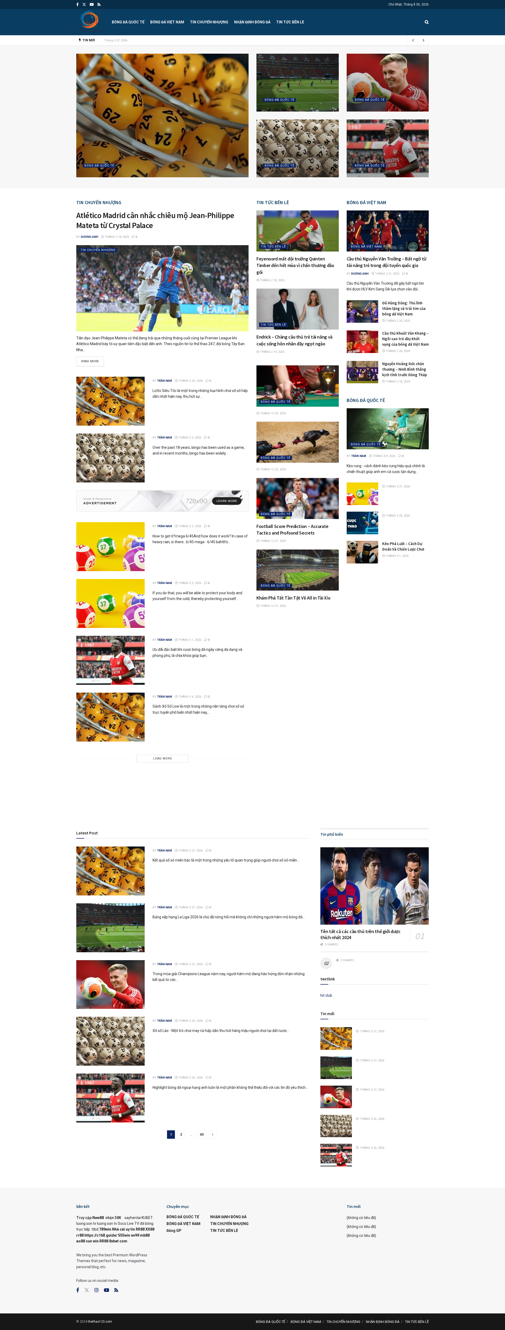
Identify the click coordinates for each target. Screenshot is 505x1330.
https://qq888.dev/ (149, 773)
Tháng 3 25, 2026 (397, 515)
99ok (112, 773)
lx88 (281, 791)
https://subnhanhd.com (305, 773)
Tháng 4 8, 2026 (383, 456)
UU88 (288, 785)
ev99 (135, 1235)
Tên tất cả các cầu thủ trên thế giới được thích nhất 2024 (360, 934)
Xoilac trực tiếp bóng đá (112, 785)
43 (202, 1134)
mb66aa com (192, 779)
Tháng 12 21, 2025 (272, 541)
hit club (326, 995)
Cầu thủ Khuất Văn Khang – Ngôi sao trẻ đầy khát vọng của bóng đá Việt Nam (405, 339)
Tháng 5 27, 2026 (120, 175)
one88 (158, 797)
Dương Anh (89, 237)
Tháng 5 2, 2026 (189, 583)
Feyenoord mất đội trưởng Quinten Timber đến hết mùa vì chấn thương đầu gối (295, 265)
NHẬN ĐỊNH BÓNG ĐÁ (252, 22)
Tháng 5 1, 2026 (189, 640)
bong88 (99, 773)
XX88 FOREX (102, 797)
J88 (144, 791)
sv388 (124, 773)
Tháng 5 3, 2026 (189, 437)
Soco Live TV (128, 1223)
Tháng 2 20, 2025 (397, 321)
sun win (92, 1241)
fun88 (185, 773)
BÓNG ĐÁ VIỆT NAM (167, 22)
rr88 (196, 791)
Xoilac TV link (383, 779)
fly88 (345, 785)
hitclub (333, 791)
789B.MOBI (384, 773)
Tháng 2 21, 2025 (386, 273)
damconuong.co (135, 779)
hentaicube (170, 779)
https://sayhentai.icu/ (175, 785)
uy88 (118, 797)
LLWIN (139, 785)
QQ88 (210, 773)
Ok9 (108, 809)
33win (309, 785)
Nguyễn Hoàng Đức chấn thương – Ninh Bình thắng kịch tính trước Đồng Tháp (404, 369)
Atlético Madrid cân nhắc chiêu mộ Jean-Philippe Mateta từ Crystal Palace (155, 220)
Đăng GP (173, 1230)
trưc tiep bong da (247, 785)
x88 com (172, 797)
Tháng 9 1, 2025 (396, 556)
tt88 (396, 791)
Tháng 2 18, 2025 (116, 237)
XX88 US (83, 797)
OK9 (242, 773)
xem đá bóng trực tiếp (213, 785)
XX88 (149, 1229)
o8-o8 (308, 791)
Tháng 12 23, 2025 (272, 413)
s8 (317, 785)
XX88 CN (418, 791)
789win (321, 791)
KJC (273, 791)
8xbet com (118, 1241)
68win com (207, 797)
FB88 (423, 785)
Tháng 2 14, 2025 (271, 352)
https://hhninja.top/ (342, 773)
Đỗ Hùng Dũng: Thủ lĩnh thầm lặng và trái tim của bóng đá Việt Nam (404, 308)
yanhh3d (366, 773)
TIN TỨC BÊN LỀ (290, 22)
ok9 (117, 809)
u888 (259, 773)
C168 (138, 797)
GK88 (155, 779)
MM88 (311, 779)
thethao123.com (100, 1321)
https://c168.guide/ (100, 1235)
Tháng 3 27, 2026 (397, 486)
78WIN (232, 773)
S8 (356, 791)
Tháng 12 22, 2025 (272, 469)
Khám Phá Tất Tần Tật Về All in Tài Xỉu (293, 598)
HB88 (106, 791)
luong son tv (86, 1223)
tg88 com (188, 797)
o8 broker (293, 791)
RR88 (268, 773)
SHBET (171, 773)
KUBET (147, 1218)
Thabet (175, 791)
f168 (221, 797)
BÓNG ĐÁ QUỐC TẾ (128, 22)
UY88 (229, 797)
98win (335, 785)
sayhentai (132, 1218)
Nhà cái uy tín (123, 1229)
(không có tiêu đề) (361, 1218)
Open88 (346, 791)
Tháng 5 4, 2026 (189, 696)
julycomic (84, 779)
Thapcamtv (158, 791)
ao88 (80, 1241)
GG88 (300, 779)
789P (136, 791)
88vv (378, 791)
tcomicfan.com (106, 779)
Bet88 (279, 773)
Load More (162, 758)
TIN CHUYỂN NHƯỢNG (209, 22)
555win (124, 1235)
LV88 (239, 797)
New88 (98, 1218)
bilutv (135, 809)
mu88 (387, 791)
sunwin (263, 791)
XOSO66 (94, 791)
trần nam (94, 175)
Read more (90, 361)
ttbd (95, 1229)
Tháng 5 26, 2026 (278, 175)
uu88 (369, 791)
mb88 (405, 791)
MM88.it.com (232, 791)
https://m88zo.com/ (277, 779)
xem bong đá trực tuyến (349, 779)
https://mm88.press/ (241, 779)
